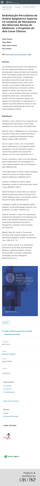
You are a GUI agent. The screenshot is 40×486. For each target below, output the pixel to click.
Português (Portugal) (10, 416)
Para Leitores (7, 386)
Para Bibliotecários (9, 392)
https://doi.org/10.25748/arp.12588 (18, 54)
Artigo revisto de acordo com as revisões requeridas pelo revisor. (18, 332)
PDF (6, 323)
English (6, 413)
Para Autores (7, 389)
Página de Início (7, 7)
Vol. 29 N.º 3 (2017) (29, 7)
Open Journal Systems (11, 401)
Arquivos (17, 7)
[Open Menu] (2, 2)
